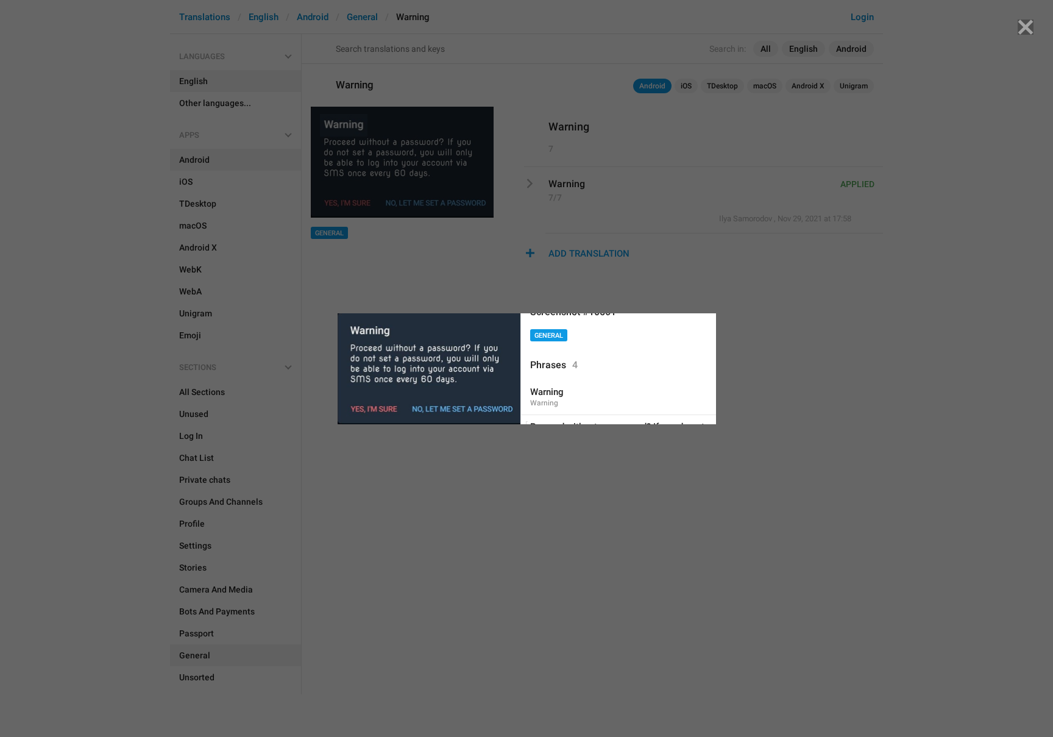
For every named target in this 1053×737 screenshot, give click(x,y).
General (548, 336)
